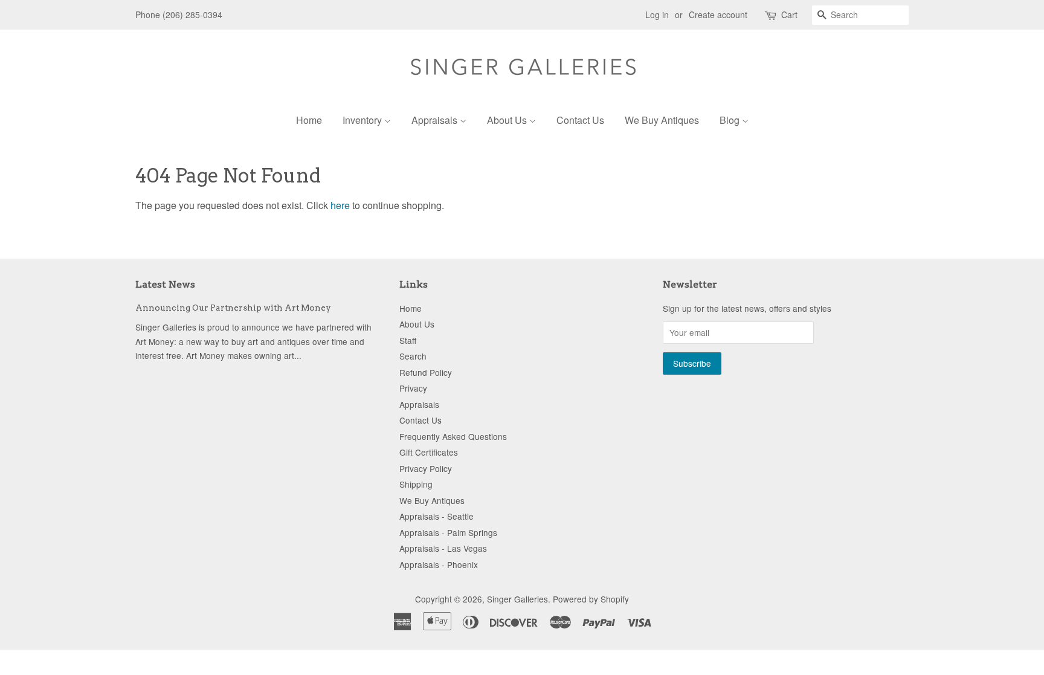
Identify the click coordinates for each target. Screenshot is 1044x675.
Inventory (363, 120)
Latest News (165, 284)
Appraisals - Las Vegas (443, 548)
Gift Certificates (428, 452)
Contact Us (580, 120)
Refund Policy (425, 372)
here (340, 205)
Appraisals (435, 120)
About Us (508, 120)
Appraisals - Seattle (436, 516)
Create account (718, 14)
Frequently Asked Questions (453, 436)
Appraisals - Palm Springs (448, 532)
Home (309, 120)
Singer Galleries (517, 599)
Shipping (416, 484)
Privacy (413, 388)
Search (413, 356)
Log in (657, 14)
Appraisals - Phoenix (438, 564)
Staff (407, 340)
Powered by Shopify (591, 599)
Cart (789, 14)
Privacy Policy (425, 468)
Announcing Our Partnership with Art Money (233, 307)
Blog (731, 120)
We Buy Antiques (662, 120)
